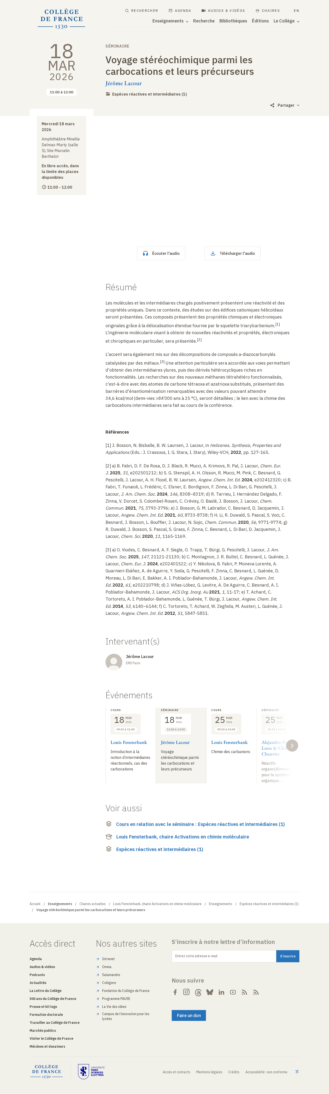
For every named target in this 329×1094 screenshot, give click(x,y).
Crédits (233, 1072)
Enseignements (220, 904)
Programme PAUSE (116, 999)
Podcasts (37, 975)
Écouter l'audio (166, 253)
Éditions (260, 21)
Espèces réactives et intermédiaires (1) (149, 94)
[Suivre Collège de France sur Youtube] (233, 992)
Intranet (108, 959)
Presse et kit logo (43, 1006)
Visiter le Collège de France (51, 1038)
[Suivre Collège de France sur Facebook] (175, 992)
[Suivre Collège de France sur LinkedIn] (221, 992)
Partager (286, 105)
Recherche (204, 21)
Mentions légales (209, 1072)
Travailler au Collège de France (54, 1022)
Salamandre (111, 975)
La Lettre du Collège (45, 991)
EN (296, 10)
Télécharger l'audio (237, 253)
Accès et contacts (176, 1072)
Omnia (107, 967)
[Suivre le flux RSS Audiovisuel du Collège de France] (256, 992)
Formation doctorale (46, 1014)
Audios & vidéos (226, 10)
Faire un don (189, 1015)
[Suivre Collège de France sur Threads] (198, 992)
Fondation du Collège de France (126, 991)
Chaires (271, 10)
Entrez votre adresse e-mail (196, 956)
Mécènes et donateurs (47, 1046)
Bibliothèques (233, 21)
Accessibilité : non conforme (266, 1072)
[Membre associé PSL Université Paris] (91, 1071)
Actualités (38, 983)
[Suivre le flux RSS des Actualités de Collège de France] (244, 992)
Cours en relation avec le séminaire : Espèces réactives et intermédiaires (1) (200, 824)
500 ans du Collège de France (53, 999)
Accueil (35, 904)
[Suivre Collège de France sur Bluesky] (209, 992)
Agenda (183, 10)
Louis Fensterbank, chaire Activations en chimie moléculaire (182, 836)
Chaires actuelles (92, 904)
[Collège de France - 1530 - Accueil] (61, 19)
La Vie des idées (114, 1006)
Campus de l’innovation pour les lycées (125, 1016)
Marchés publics (43, 1030)
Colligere (109, 983)
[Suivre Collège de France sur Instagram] (186, 992)
